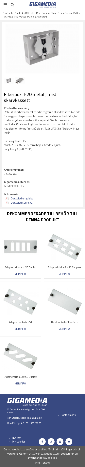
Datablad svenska (21, 202)
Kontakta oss (68, 415)
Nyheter (16, 438)
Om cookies (19, 442)
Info (37, 462)
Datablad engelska (21, 198)
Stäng (46, 462)
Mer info (20, 274)
